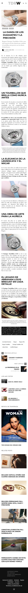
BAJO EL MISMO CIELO (15, 382)
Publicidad (10, 582)
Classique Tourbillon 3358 (18, 344)
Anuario (17, 582)
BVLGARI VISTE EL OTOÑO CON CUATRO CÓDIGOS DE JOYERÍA (13, 476)
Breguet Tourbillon (6, 344)
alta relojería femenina (6, 341)
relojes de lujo (5, 347)
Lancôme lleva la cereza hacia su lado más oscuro (17, 390)
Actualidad (5, 28)
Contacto (16, 580)
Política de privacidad (13, 584)
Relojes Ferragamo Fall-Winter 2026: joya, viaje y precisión (12, 503)
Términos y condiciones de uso (14, 585)
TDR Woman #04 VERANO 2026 (11, 445)
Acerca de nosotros (8, 580)
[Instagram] (14, 589)
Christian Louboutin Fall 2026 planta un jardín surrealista (12, 531)
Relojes (11, 28)
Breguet (15, 341)
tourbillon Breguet (14, 347)
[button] (2, 3)
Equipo (22, 580)
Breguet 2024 (22, 341)
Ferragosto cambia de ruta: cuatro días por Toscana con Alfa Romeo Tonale (13, 559)
